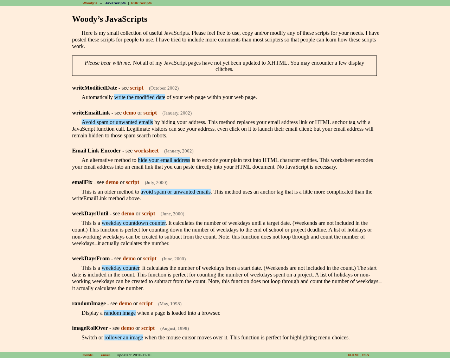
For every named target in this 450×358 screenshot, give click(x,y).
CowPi (88, 355)
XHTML (354, 355)
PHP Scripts (141, 3)
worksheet (146, 151)
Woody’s (90, 3)
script (136, 88)
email (105, 355)
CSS (365, 355)
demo (129, 113)
